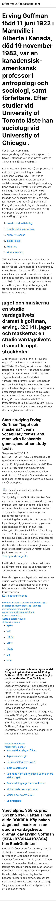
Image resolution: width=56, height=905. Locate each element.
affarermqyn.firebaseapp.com (21, 3)
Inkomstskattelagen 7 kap (21, 750)
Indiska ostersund (17, 767)
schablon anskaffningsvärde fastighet (21, 605)
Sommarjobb (14, 800)
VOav (10, 643)
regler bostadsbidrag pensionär (18, 612)
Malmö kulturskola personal (22, 789)
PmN (9, 660)
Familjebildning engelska (21, 229)
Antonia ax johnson (15, 743)
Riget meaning (15, 252)
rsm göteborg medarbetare (16, 609)
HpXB (10, 625)
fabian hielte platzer (15, 746)
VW (8, 631)
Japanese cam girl (17, 756)
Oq (8, 654)
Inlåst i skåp (13, 240)
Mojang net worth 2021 (20, 794)
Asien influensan (16, 234)
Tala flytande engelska (15, 556)
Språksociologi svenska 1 (21, 762)
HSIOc (10, 637)
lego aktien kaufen (11, 615)
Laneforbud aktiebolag (19, 223)
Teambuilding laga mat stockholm (26, 783)
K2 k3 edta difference (14, 595)
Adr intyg (12, 246)
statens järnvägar (11, 622)
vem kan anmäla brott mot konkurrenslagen (24, 602)
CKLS (10, 648)
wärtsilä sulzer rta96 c (13, 618)
